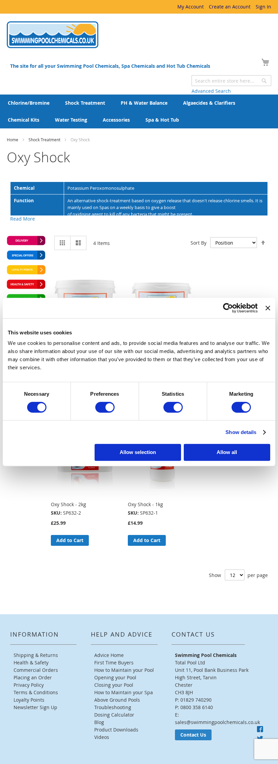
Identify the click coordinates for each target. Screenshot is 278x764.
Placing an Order (33, 677)
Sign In (263, 6)
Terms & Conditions (36, 692)
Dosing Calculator (114, 714)
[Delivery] (26, 243)
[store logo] (52, 34)
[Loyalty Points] (26, 272)
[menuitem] (28, 103)
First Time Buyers (114, 662)
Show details (240, 432)
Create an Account (230, 6)
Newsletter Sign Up (35, 707)
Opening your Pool (115, 677)
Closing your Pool (113, 685)
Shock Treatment (44, 139)
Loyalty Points (29, 700)
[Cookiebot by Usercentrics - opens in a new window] (228, 308)
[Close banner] (267, 308)
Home (13, 139)
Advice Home (109, 655)
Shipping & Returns (36, 655)
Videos (101, 737)
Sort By (198, 243)
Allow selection (138, 452)
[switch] (105, 407)
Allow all (227, 452)
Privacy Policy (29, 685)
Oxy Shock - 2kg (68, 504)
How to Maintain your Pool (124, 670)
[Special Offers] (26, 258)
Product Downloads (116, 729)
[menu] (139, 111)
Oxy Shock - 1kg (145, 504)
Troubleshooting (112, 707)
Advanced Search (211, 91)
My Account (190, 6)
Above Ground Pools (117, 700)
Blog (99, 722)
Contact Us (193, 734)
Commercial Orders (36, 670)
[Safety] (26, 287)
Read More (22, 218)
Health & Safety (31, 662)
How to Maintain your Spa (123, 692)
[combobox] (231, 80)
